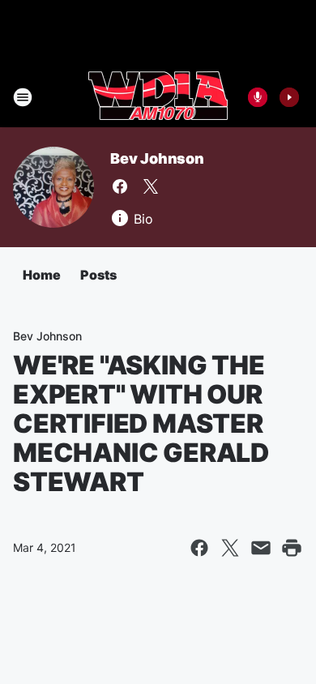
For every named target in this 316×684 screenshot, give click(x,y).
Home (42, 275)
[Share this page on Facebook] (199, 548)
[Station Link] (158, 97)
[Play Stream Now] (289, 97)
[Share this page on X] (230, 548)
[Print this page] (291, 548)
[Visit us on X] (150, 186)
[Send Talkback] (257, 97)
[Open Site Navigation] (22, 97)
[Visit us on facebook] (120, 186)
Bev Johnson (157, 158)
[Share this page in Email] (261, 548)
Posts (98, 275)
